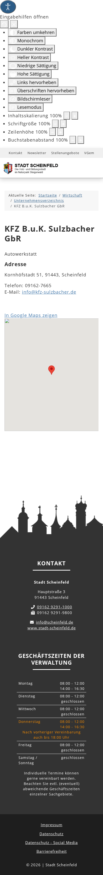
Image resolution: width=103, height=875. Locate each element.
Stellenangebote (65, 153)
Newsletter (37, 153)
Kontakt (15, 153)
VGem (89, 153)
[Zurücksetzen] (4, 24)
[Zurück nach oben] (94, 849)
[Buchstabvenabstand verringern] (73, 140)
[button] (51, 370)
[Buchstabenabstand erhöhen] (81, 140)
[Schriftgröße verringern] (55, 124)
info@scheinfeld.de (54, 622)
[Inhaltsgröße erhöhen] (75, 116)
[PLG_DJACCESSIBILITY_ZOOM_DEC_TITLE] (67, 116)
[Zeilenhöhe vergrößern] (60, 132)
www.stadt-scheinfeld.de (52, 627)
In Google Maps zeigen (31, 315)
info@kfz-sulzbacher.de (49, 292)
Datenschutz (52, 833)
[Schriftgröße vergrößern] (63, 124)
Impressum (51, 824)
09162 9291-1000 (54, 606)
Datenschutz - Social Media (51, 842)
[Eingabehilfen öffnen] (8, 7)
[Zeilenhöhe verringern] (52, 132)
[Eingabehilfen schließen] (14, 24)
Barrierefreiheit (51, 851)
